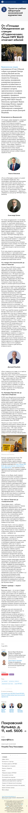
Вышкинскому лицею (9, 67)
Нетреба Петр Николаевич (12, 746)
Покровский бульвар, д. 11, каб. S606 (11, 727)
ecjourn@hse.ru (7, 739)
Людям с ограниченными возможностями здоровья (13, 785)
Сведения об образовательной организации (12, 783)
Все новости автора (12, 658)
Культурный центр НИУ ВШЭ (8, 693)
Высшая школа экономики (10, 1)
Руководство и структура (7, 761)
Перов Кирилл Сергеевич (15, 660)
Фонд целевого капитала (7, 775)
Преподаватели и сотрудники (8, 766)
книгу (17, 464)
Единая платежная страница (8, 787)
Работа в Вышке (5, 789)
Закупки (4, 770)
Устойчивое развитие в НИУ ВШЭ (9, 763)
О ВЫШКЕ (4, 757)
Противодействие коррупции (8, 777)
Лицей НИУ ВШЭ (20, 693)
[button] (2, 443)
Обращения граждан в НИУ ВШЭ (9, 772)
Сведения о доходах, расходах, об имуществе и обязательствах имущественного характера (13, 780)
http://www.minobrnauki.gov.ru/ (9, 796)
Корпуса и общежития (7, 768)
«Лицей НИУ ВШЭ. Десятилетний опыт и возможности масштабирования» (13, 465)
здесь (22, 804)
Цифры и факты (5, 759)
